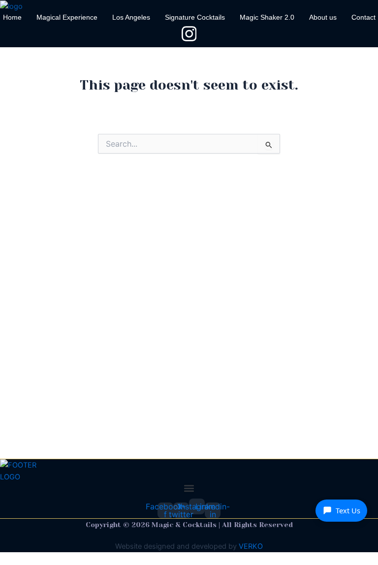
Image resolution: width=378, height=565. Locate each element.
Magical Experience (66, 17)
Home (12, 17)
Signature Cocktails (195, 17)
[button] (189, 488)
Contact (363, 17)
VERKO (251, 546)
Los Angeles (131, 17)
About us (323, 17)
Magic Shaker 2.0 (267, 17)
